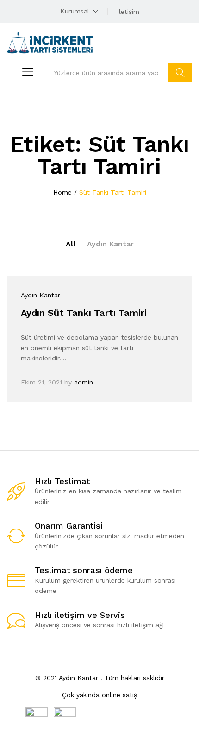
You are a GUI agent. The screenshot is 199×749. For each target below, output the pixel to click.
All (70, 243)
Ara (180, 72)
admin (83, 382)
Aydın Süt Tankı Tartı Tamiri (84, 312)
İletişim (128, 11)
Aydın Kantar (110, 243)
